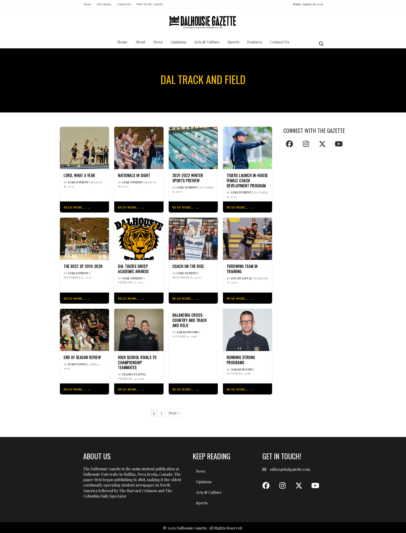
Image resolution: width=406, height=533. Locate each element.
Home (122, 41)
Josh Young (77, 364)
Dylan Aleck (241, 278)
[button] (289, 144)
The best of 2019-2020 (83, 266)
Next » (173, 412)
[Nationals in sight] (138, 147)
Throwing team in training (242, 269)
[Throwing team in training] (247, 238)
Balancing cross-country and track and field (189, 320)
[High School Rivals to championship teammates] (138, 329)
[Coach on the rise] (193, 238)
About (87, 4)
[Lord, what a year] (84, 147)
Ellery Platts (133, 374)
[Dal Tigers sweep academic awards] (138, 238)
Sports (233, 41)
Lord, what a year (79, 175)
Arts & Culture (207, 41)
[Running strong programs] (247, 329)
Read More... (75, 207)
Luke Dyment (78, 182)
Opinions (178, 41)
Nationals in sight (134, 175)
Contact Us (124, 4)
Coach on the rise (188, 266)
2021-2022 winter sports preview (187, 178)
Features (254, 41)
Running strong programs (241, 360)
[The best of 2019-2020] (84, 238)
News (158, 41)
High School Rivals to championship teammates (137, 362)
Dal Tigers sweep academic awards (133, 269)
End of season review (82, 357)
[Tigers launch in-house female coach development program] (247, 147)
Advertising (103, 4)
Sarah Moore (187, 332)
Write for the (149, 4)
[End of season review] (84, 329)
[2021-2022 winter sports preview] (193, 147)
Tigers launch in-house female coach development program (247, 180)
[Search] (320, 44)
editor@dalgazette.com (290, 469)
